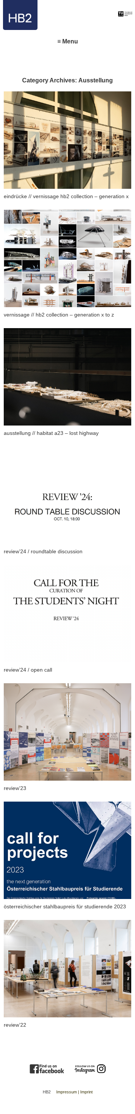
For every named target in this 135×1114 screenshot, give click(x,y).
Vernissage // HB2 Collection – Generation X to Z (65, 214)
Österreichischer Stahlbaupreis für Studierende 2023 (64, 811)
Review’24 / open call (31, 569)
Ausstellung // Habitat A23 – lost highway (57, 333)
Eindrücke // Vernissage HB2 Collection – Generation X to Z (56, 101)
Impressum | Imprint (74, 1092)
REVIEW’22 (17, 924)
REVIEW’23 (17, 688)
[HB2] (58, 15)
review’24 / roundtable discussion (48, 451)
